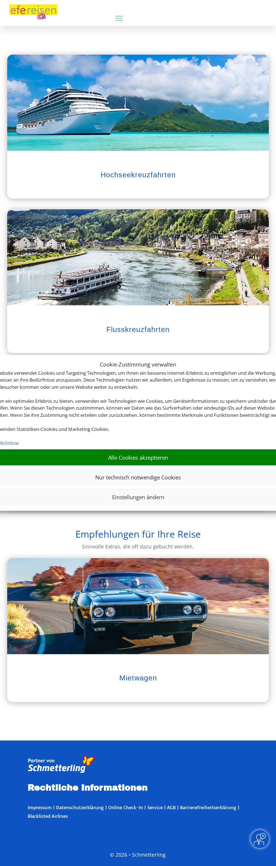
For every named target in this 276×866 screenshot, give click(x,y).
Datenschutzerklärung (80, 807)
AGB (171, 807)
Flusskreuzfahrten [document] (138, 329)
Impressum (40, 807)
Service (155, 807)
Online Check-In (125, 807)
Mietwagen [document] (138, 678)
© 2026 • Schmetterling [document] (138, 854)
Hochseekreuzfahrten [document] (138, 175)
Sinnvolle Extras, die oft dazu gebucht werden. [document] (138, 546)
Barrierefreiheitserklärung (208, 807)
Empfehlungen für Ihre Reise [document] (138, 535)
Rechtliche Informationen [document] (88, 788)
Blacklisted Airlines (48, 816)
